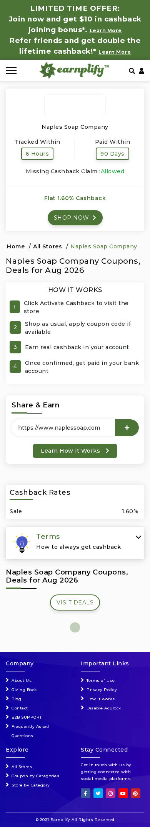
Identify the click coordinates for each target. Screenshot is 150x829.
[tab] (75, 543)
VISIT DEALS (75, 602)
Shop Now (72, 217)
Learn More (114, 52)
